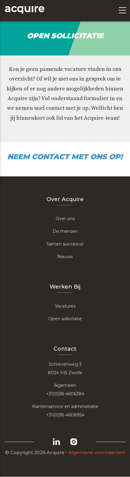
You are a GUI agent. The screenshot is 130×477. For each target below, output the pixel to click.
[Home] (24, 10)
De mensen (65, 231)
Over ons (65, 218)
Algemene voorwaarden (97, 452)
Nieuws (65, 256)
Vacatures (65, 306)
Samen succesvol (65, 244)
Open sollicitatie (65, 318)
